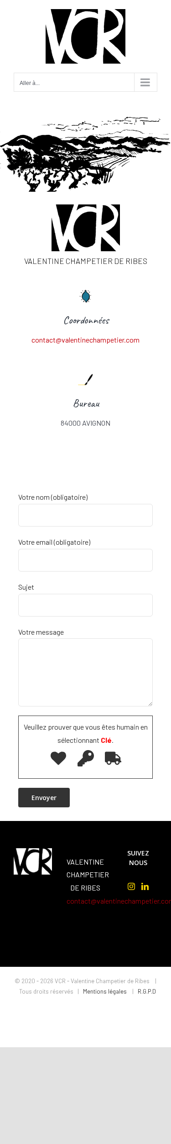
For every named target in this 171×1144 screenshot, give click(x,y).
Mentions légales (105, 991)
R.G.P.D (147, 991)
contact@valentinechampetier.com (85, 339)
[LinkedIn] (145, 886)
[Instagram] (131, 886)
